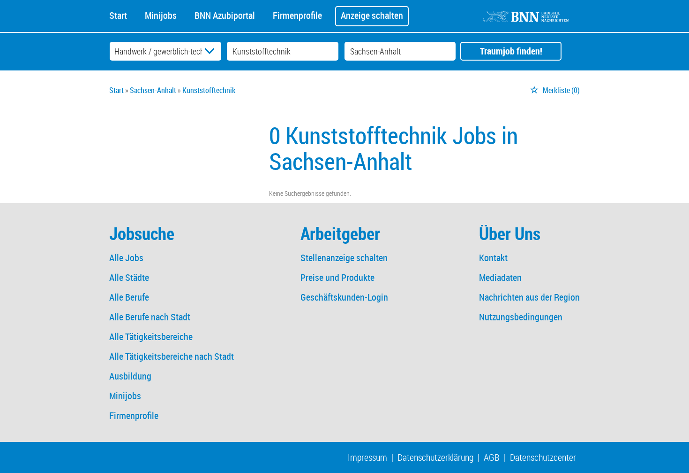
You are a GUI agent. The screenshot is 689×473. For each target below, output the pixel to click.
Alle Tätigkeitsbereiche (151, 336)
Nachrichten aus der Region (529, 297)
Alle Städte (129, 277)
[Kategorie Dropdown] (211, 51)
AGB (492, 457)
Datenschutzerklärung (435, 457)
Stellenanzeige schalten (344, 257)
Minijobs (161, 14)
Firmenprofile (297, 14)
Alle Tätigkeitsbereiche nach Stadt (171, 356)
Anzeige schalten (372, 15)
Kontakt (493, 257)
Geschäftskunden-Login (344, 297)
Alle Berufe (129, 297)
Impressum (367, 457)
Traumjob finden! (511, 51)
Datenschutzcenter (543, 457)
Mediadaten (500, 277)
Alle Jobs (126, 257)
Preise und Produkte (337, 277)
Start (118, 14)
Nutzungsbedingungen (520, 316)
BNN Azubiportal (225, 14)
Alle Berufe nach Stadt (149, 316)
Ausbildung (130, 376)
